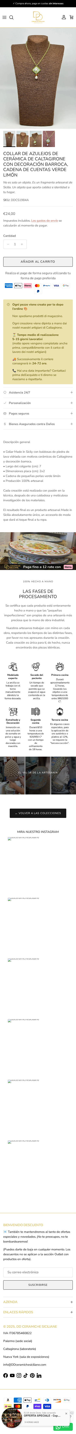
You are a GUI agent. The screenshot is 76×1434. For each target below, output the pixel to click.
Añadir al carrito (38, 262)
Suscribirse (37, 1285)
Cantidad (9, 236)
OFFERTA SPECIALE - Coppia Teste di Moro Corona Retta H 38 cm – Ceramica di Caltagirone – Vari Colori (42, 1415)
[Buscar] (13, 17)
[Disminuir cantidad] (7, 244)
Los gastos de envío (44, 221)
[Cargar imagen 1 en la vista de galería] (38, 78)
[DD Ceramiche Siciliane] (38, 17)
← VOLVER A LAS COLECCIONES (38, 813)
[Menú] (4, 17)
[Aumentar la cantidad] (23, 244)
